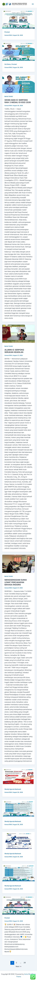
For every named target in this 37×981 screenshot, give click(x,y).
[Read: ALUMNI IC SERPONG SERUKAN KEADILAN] (18, 334)
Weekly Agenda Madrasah (13, 789)
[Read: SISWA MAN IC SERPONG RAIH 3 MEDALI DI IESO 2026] (18, 84)
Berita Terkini (9, 96)
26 (25, 963)
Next (18, 966)
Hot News (8, 64)
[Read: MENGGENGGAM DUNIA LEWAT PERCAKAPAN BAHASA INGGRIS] (18, 564)
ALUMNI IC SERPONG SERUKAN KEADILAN (14, 351)
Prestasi (7, 32)
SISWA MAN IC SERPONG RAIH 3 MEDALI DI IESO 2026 (18, 101)
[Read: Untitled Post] (18, 19)
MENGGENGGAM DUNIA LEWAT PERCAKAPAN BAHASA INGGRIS (16, 582)
